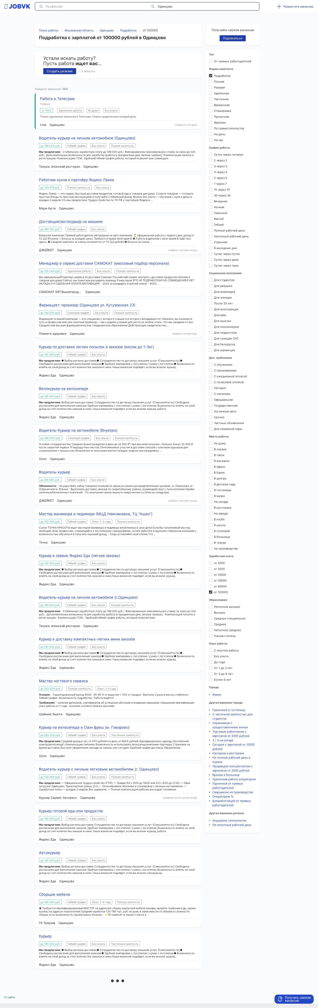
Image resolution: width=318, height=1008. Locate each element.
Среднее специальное (230, 618)
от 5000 (219, 569)
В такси (219, 455)
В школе (220, 525)
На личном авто (225, 411)
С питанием (222, 393)
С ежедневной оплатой (230, 376)
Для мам (220, 315)
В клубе (219, 519)
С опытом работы (226, 650)
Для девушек (223, 286)
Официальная (223, 399)
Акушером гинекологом (229, 820)
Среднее (220, 624)
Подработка (222, 75)
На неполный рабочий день (231, 824)
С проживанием (225, 370)
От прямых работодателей (232, 61)
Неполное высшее (227, 606)
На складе (221, 501)
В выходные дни (225, 248)
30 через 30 (222, 195)
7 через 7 (220, 183)
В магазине (222, 461)
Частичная (221, 99)
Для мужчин (222, 321)
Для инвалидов (224, 291)
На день (219, 134)
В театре (220, 542)
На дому (220, 443)
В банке (219, 472)
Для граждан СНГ (226, 338)
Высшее (219, 612)
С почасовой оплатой (229, 382)
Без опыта (221, 656)
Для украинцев (224, 350)
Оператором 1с (223, 796)
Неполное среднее (227, 630)
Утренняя (220, 242)
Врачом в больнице (226, 774)
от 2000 (219, 563)
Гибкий (219, 224)
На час (218, 140)
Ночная (219, 207)
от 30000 (220, 580)
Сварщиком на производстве (232, 792)
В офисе (219, 466)
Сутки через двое (226, 259)
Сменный (220, 213)
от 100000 (221, 592)
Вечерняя (220, 201)
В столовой (222, 531)
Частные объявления (229, 423)
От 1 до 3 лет (223, 668)
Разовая (219, 87)
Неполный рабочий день (231, 236)
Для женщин (223, 297)
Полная (219, 81)
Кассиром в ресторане (228, 753)
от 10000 (220, 574)
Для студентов (224, 280)
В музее (219, 496)
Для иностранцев (226, 309)
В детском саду (225, 484)
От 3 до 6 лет (223, 673)
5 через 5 (220, 178)
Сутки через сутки (227, 254)
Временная (222, 105)
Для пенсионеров (226, 326)
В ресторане (222, 507)
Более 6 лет (222, 679)
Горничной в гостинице (228, 710)
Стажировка (222, 111)
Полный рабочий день (229, 230)
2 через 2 (220, 160)
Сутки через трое (226, 265)
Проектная (221, 116)
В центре (220, 478)
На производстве (226, 548)
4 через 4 (220, 172)
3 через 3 (220, 166)
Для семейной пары (228, 429)
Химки (216, 694)
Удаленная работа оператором (234, 779)
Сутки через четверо (228, 154)
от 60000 (220, 586)
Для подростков (225, 332)
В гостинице (222, 490)
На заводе (221, 513)
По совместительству (229, 128)
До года (219, 662)
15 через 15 (222, 189)
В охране (220, 449)
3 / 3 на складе (222, 740)
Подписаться (232, 38)
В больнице (222, 537)
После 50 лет (223, 303)
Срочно (219, 417)
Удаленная (221, 93)
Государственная (226, 405)
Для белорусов (224, 344)
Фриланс (220, 122)
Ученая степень (225, 636)
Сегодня (220, 388)
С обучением (223, 364)
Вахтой (219, 218)
